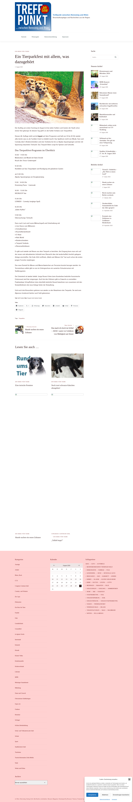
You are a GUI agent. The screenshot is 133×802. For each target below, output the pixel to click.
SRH (94, 591)
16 (80, 579)
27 (66, 586)
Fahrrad (101, 570)
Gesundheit (18, 629)
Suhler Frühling (92, 601)
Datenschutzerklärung (105, 799)
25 (57, 586)
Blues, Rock (18, 575)
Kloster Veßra (19, 655)
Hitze (99, 573)
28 (71, 586)
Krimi (88, 582)
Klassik (17, 650)
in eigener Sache (19, 634)
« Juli (54, 565)
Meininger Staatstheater (21, 682)
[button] (129, 779)
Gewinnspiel (91, 573)
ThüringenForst (99, 604)
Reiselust (17, 714)
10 (52, 579)
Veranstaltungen (93, 610)
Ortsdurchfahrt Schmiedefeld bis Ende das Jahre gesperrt (110, 205)
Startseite (23, 37)
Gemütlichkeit (19, 623)
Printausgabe (35, 37)
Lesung (102, 582)
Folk (16, 618)
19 (62, 582)
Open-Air (17, 704)
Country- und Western (21, 591)
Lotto (109, 582)
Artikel (17, 570)
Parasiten (99, 585)
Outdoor (17, 709)
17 (52, 582)
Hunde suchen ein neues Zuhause (28, 537)
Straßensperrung (93, 598)
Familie (17, 613)
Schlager (17, 720)
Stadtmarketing (92, 594)
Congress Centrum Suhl (60, 533)
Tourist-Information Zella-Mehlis (24, 757)
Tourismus (18, 752)
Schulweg (102, 588)
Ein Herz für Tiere (22, 51)
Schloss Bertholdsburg (21, 725)
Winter (89, 613)
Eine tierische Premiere (24, 385)
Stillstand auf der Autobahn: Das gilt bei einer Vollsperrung (107, 140)
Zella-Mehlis (98, 613)
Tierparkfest (22, 318)
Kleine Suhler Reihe (108, 579)
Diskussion (18, 602)
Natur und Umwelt (20, 693)
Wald (16, 763)
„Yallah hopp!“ (57, 540)
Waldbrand (111, 610)
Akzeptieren (92, 795)
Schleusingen (91, 588)
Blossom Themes (72, 799)
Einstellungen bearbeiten (121, 795)
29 (75, 586)
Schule (17, 736)
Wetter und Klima (20, 768)
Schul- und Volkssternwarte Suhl (24, 731)
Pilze (107, 585)
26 (62, 586)
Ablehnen (105, 795)
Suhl (103, 598)
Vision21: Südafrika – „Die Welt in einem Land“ (109, 172)
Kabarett (17, 645)
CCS (16, 580)
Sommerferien (113, 588)
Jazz (98, 576)
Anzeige (17, 564)
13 (66, 579)
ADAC (87, 564)
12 (62, 579)
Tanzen (89, 604)
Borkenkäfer (91, 570)
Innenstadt (18, 639)
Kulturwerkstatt (19, 666)
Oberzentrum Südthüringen (22, 698)
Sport (16, 741)
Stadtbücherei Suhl (20, 747)
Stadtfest (101, 591)
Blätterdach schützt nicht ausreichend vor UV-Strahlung (108, 127)
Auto (93, 564)
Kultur (95, 582)
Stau (102, 594)
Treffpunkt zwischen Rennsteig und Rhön (70, 15)
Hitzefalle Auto (109, 573)
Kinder (113, 576)
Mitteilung (18, 688)
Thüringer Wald (92, 607)
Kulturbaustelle (19, 661)
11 (57, 579)
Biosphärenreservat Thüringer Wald (99, 567)
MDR (16, 677)
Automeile (101, 564)
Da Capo (17, 596)
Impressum (114, 799)
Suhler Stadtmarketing (109, 601)
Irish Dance (91, 576)
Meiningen (90, 585)
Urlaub (102, 607)
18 (57, 582)
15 (75, 579)
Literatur (17, 672)
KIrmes (89, 579)
